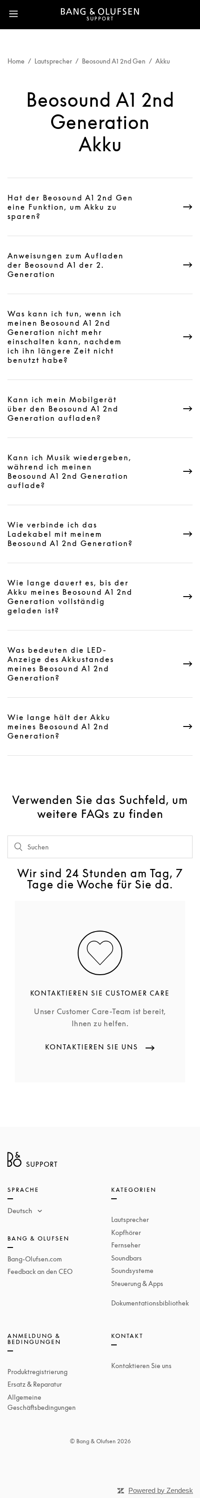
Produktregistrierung (37, 1372)
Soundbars (126, 1258)
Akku (162, 61)
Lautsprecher (53, 61)
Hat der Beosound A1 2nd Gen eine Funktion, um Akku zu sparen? (70, 207)
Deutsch (20, 1210)
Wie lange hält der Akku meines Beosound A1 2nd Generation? (59, 726)
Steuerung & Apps (137, 1283)
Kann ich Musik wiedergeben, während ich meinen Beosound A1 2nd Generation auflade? (69, 471)
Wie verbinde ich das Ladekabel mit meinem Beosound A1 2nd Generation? (70, 534)
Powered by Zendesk (160, 1490)
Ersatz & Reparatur (34, 1384)
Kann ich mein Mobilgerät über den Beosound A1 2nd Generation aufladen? (63, 409)
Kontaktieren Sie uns (141, 1365)
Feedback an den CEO (40, 1271)
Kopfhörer (126, 1232)
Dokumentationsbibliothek (150, 1303)
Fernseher (125, 1245)
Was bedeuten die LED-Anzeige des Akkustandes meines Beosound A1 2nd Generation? (60, 663)
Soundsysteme (132, 1270)
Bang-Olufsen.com (34, 1259)
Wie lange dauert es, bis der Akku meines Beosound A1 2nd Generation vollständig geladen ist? (70, 596)
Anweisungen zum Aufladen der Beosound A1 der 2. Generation (65, 265)
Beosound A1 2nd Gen (114, 61)
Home (16, 61)
